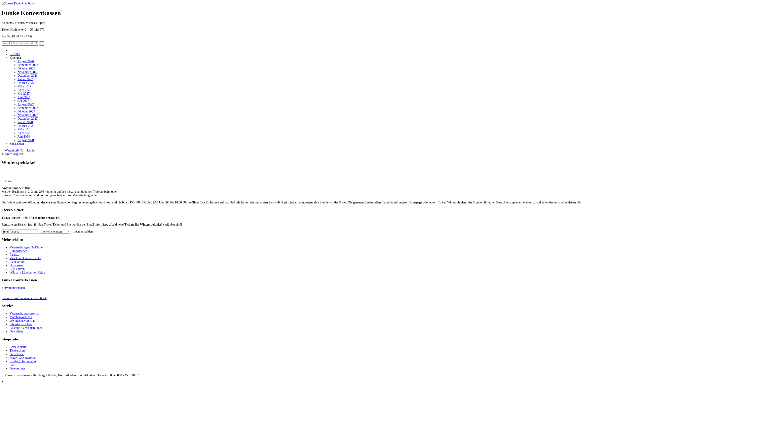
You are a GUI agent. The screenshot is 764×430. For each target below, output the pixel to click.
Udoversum (17, 265)
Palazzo (14, 254)
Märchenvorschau (21, 317)
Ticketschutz (17, 350)
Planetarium (17, 261)
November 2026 (28, 72)
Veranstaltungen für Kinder (27, 247)
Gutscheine (17, 354)
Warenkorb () (13, 150)
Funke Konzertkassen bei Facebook (24, 298)
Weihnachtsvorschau (22, 320)
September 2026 (28, 64)
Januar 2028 (25, 122)
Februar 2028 (26, 125)
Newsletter (16, 331)
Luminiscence (18, 251)
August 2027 (26, 104)
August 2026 (26, 61)
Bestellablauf (18, 347)
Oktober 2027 (26, 111)
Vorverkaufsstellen (13, 287)
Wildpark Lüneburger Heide (27, 272)
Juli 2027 (23, 100)
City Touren (17, 269)
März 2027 (24, 86)
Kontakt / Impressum (23, 361)
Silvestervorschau (21, 324)
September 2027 (28, 107)
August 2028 (26, 140)
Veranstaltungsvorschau (24, 313)
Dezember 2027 (28, 118)
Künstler (15, 54)
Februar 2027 (26, 82)
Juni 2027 (24, 97)
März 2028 (24, 129)
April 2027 (24, 90)
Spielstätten (17, 143)
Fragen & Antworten (23, 357)
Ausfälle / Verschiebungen (26, 327)
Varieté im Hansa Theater (25, 258)
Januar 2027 (25, 79)
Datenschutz (17, 368)
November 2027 (28, 115)
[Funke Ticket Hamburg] (18, 3)
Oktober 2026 (26, 68)
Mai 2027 (24, 93)
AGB (13, 364)
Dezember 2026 (28, 75)
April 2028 (24, 133)
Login (30, 150)
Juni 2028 (24, 136)
